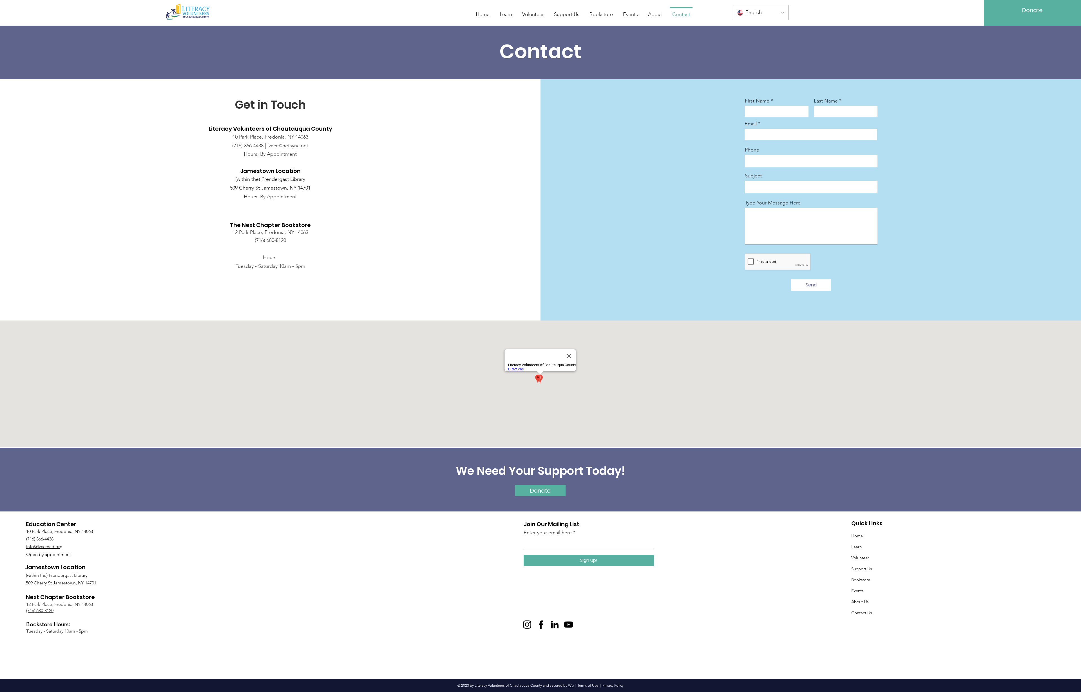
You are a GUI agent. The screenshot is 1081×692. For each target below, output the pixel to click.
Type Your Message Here (773, 202)
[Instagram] (527, 624)
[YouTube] (568, 624)
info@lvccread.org (44, 546)
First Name (757, 100)
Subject (753, 175)
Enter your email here (548, 532)
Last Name (826, 100)
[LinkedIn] (554, 624)
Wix (571, 685)
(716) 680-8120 (39, 610)
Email (751, 123)
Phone (752, 149)
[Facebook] (540, 624)
